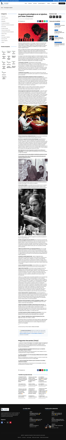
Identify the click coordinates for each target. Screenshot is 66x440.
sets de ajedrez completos (36, 333)
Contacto (24, 437)
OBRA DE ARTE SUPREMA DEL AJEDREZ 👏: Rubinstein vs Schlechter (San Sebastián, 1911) (58, 414)
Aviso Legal (29, 437)
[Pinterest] (58, 0)
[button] (38, 21)
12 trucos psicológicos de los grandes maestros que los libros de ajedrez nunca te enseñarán (60, 44)
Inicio (2, 7)
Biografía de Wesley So (34, 425)
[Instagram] (56, 0)
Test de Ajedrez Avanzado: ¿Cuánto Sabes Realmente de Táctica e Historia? (60, 26)
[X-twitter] (55, 0)
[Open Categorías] (56, 3)
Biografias (31, 424)
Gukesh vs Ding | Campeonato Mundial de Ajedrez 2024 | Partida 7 (32, 385)
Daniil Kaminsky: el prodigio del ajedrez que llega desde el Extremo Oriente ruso (59, 32)
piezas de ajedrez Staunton (25, 333)
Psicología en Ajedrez (8, 7)
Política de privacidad (44, 437)
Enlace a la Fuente (35, 326)
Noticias (56, 30)
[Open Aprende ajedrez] (45, 3)
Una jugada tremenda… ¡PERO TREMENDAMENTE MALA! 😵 (35, 414)
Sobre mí (19, 437)
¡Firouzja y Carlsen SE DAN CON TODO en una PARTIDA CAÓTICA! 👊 (58, 420)
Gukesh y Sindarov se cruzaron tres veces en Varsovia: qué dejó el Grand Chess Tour (59, 38)
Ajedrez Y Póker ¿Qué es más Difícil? (57, 426)
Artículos (53, 424)
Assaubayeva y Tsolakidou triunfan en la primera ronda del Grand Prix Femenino (32, 397)
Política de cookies (35, 437)
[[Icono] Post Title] (51, 25)
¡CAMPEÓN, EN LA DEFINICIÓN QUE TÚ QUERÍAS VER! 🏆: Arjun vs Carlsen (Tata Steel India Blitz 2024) (36, 420)
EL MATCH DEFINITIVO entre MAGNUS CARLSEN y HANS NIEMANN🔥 (22, 397)
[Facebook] (53, 0)
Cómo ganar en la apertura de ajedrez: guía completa (22, 385)
